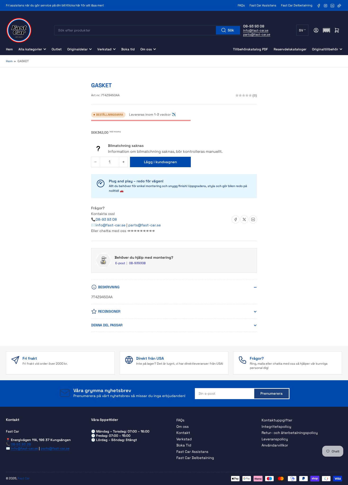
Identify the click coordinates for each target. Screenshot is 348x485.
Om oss (146, 49)
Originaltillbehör (325, 49)
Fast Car (24, 478)
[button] (326, 30)
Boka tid (128, 49)
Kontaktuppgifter (277, 420)
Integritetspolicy (276, 426)
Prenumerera (271, 393)
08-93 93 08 (106, 219)
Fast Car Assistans (263, 5)
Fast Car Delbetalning (296, 5)
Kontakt (183, 432)
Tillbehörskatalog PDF (250, 49)
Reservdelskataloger (290, 49)
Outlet (57, 49)
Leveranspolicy (275, 439)
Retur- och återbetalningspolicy (290, 432)
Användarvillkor (275, 445)
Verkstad (104, 49)
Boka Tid (183, 445)
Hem (9, 49)
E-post (120, 263)
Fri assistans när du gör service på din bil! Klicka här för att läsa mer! (55, 5)
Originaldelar (77, 49)
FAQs (241, 5)
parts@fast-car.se (256, 34)
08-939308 (137, 263)
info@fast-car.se (255, 30)
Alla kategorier (30, 49)
